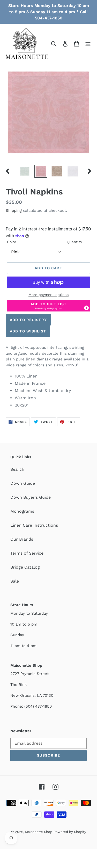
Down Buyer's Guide (30, 497)
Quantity (74, 242)
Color (11, 242)
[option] (25, 171)
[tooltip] (86, 308)
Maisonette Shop (38, 832)
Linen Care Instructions (34, 525)
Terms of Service (26, 553)
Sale (14, 581)
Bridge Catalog (25, 567)
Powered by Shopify (70, 832)
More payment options (48, 295)
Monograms (22, 511)
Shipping (14, 210)
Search (17, 469)
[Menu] (88, 43)
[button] (48, 305)
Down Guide (22, 483)
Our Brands (21, 539)
